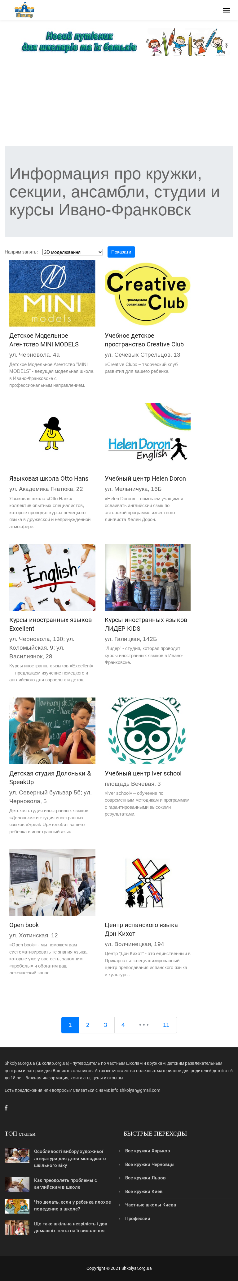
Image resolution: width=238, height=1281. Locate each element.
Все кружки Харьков (147, 1151)
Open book (24, 925)
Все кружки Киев (144, 1191)
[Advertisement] (119, 102)
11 (166, 1025)
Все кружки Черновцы (149, 1164)
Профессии (137, 1218)
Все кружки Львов (145, 1178)
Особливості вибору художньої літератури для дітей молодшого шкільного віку (70, 1158)
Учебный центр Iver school (143, 773)
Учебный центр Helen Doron (145, 478)
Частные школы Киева (150, 1205)
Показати (121, 251)
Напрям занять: (21, 251)
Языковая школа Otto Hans (48, 478)
